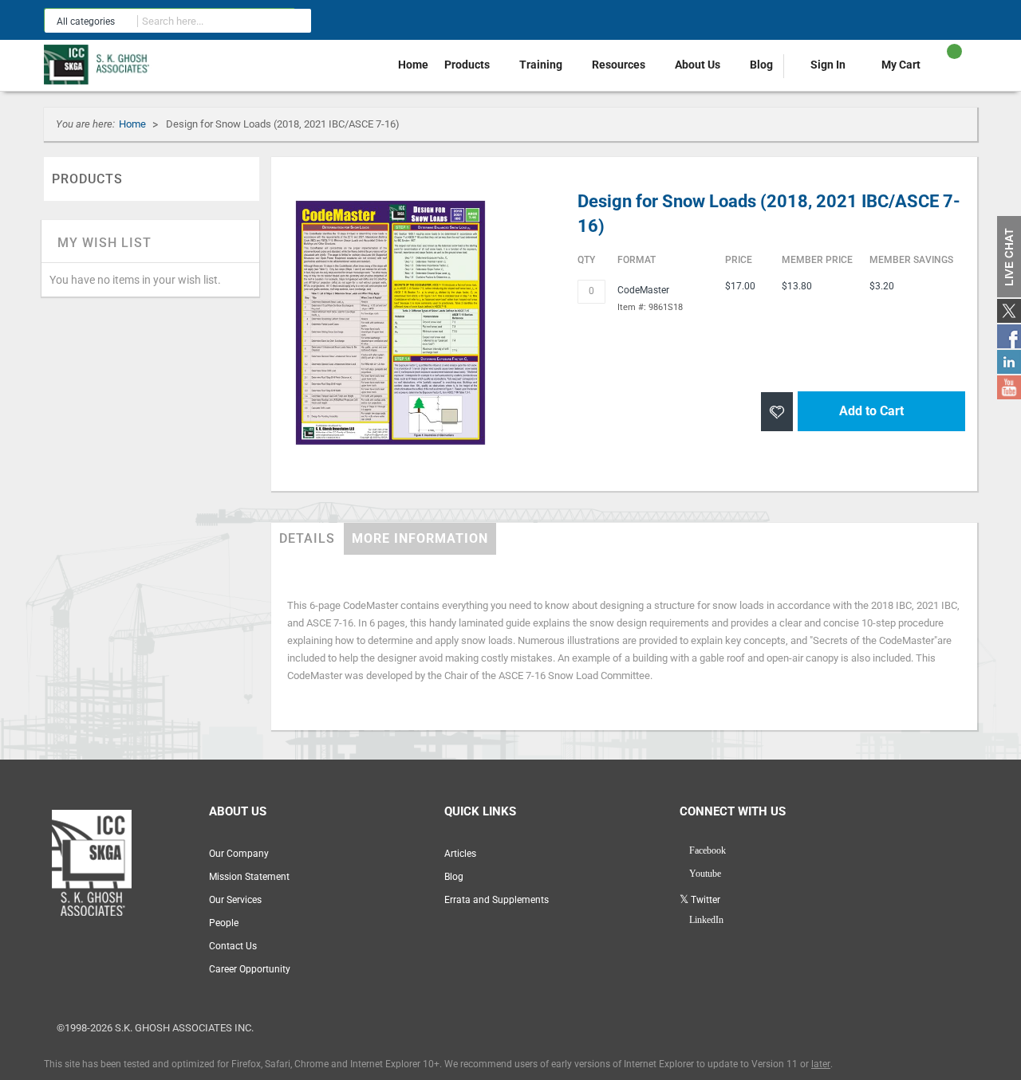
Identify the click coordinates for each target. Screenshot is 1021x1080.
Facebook (706, 850)
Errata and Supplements (496, 899)
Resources (620, 65)
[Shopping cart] (940, 71)
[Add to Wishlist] (777, 411)
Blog (761, 65)
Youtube (704, 873)
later (820, 1064)
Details (300, 538)
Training (542, 65)
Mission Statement (249, 876)
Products (468, 65)
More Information (390, 538)
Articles (460, 853)
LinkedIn (705, 920)
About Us (699, 65)
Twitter (704, 899)
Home (413, 65)
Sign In (828, 65)
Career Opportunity (249, 969)
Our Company (239, 853)
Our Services (235, 899)
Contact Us (233, 946)
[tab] (300, 539)
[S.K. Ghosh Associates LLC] (99, 64)
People (223, 923)
